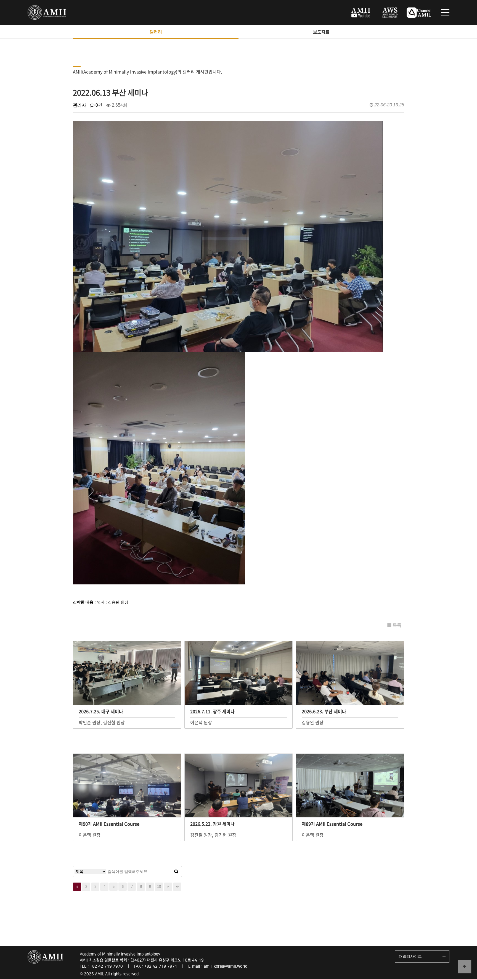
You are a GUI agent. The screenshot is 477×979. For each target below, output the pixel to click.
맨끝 (177, 887)
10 (159, 886)
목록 (396, 625)
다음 (168, 887)
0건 (98, 105)
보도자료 (321, 31)
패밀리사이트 (410, 956)
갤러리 (156, 31)
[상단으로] (464, 966)
